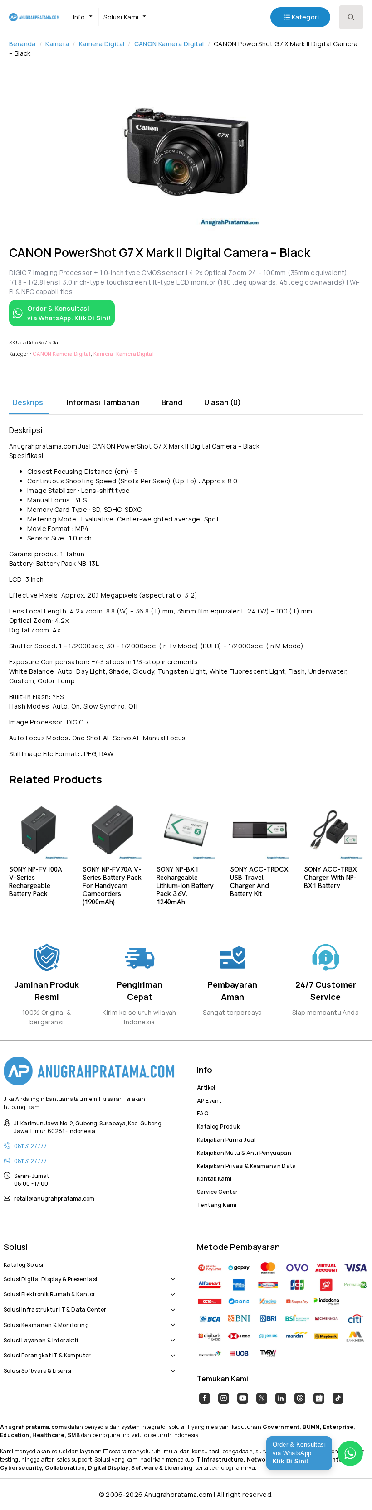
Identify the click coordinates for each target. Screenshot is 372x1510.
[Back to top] (349, 1487)
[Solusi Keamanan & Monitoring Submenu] (171, 1320)
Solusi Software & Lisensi (38, 1369)
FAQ (202, 1112)
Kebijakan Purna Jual (226, 1138)
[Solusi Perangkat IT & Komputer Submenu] (171, 1351)
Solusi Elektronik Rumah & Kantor (49, 1293)
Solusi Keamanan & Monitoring (46, 1324)
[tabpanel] (186, 591)
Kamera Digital (101, 43)
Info (79, 17)
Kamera (57, 43)
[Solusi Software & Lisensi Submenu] (171, 1366)
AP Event (209, 1099)
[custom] (204, 1398)
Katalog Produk (218, 1125)
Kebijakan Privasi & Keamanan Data (246, 1164)
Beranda (22, 43)
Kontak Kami (214, 1177)
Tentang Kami (217, 1203)
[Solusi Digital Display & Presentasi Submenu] (171, 1274)
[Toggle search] (351, 17)
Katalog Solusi (23, 1263)
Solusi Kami (120, 17)
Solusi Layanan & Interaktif (41, 1339)
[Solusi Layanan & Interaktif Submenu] (171, 1335)
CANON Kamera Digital (169, 43)
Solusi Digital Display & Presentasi (51, 1278)
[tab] (29, 402)
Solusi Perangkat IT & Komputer (47, 1354)
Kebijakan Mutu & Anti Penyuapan (244, 1151)
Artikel (206, 1086)
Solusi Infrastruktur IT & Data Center (55, 1308)
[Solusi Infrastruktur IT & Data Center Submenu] (171, 1304)
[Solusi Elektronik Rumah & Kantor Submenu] (171, 1289)
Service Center (217, 1190)
